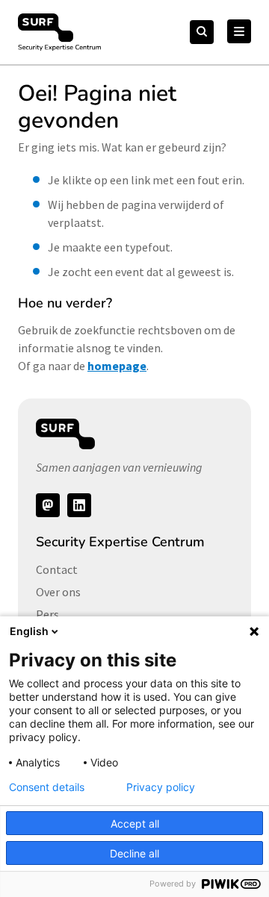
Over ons (58, 591)
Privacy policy (160, 787)
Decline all (134, 853)
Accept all (135, 823)
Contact (57, 569)
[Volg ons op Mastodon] (48, 505)
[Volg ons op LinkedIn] (79, 505)
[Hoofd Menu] (239, 31)
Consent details (46, 787)
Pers (47, 614)
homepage (116, 365)
